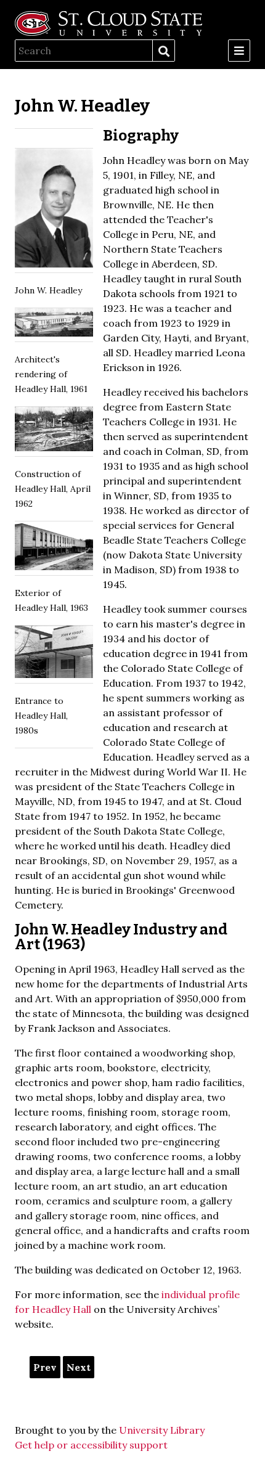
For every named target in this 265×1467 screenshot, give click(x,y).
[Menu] (239, 50)
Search (163, 51)
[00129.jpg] (54, 210)
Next (79, 1367)
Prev (45, 1367)
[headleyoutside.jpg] (54, 548)
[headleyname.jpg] (54, 654)
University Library (162, 1430)
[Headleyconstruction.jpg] (54, 431)
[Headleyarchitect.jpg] (54, 324)
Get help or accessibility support (91, 1445)
